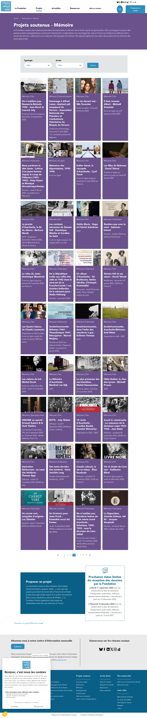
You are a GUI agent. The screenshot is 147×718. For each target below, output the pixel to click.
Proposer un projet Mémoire (28, 623)
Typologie (28, 60)
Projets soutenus (83, 676)
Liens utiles (122, 690)
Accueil (16, 18)
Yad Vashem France (124, 702)
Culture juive (80, 693)
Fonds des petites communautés (51, 696)
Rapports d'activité (107, 685)
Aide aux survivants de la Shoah (128, 682)
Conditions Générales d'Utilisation (92, 715)
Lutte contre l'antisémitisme (86, 699)
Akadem (120, 705)
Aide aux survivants (83, 696)
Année (58, 60)
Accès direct (105, 676)
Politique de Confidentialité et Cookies (64, 715)
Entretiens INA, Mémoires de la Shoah (53, 687)
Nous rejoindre (105, 690)
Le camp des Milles (124, 700)
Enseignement (81, 690)
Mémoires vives (122, 685)
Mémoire (79, 687)
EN (131, 2)
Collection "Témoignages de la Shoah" (53, 685)
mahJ (119, 708)
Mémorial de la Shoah (125, 697)
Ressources (75, 8)
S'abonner (17, 646)
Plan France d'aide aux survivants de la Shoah (56, 690)
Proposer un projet (135, 9)
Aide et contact (95, 8)
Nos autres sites (124, 676)
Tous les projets (81, 682)
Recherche (80, 685)
